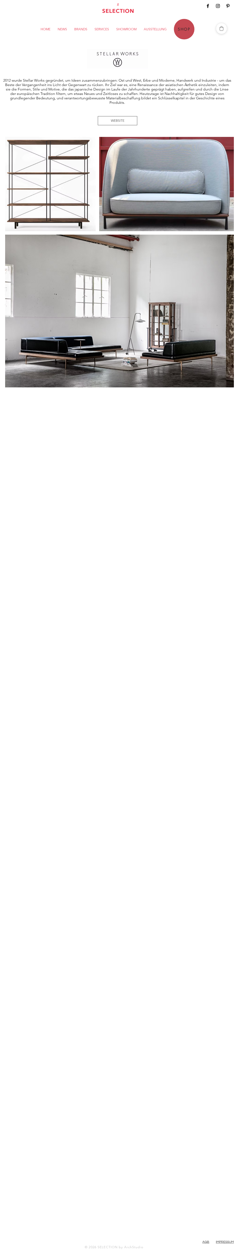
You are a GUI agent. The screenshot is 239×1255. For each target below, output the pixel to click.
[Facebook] (208, 6)
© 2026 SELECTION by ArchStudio (114, 1247)
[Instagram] (218, 6)
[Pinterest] (228, 6)
